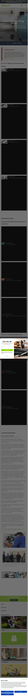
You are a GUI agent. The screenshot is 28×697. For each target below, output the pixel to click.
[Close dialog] (27, 339)
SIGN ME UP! (7, 350)
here (13, 687)
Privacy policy (24, 679)
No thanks (7, 355)
